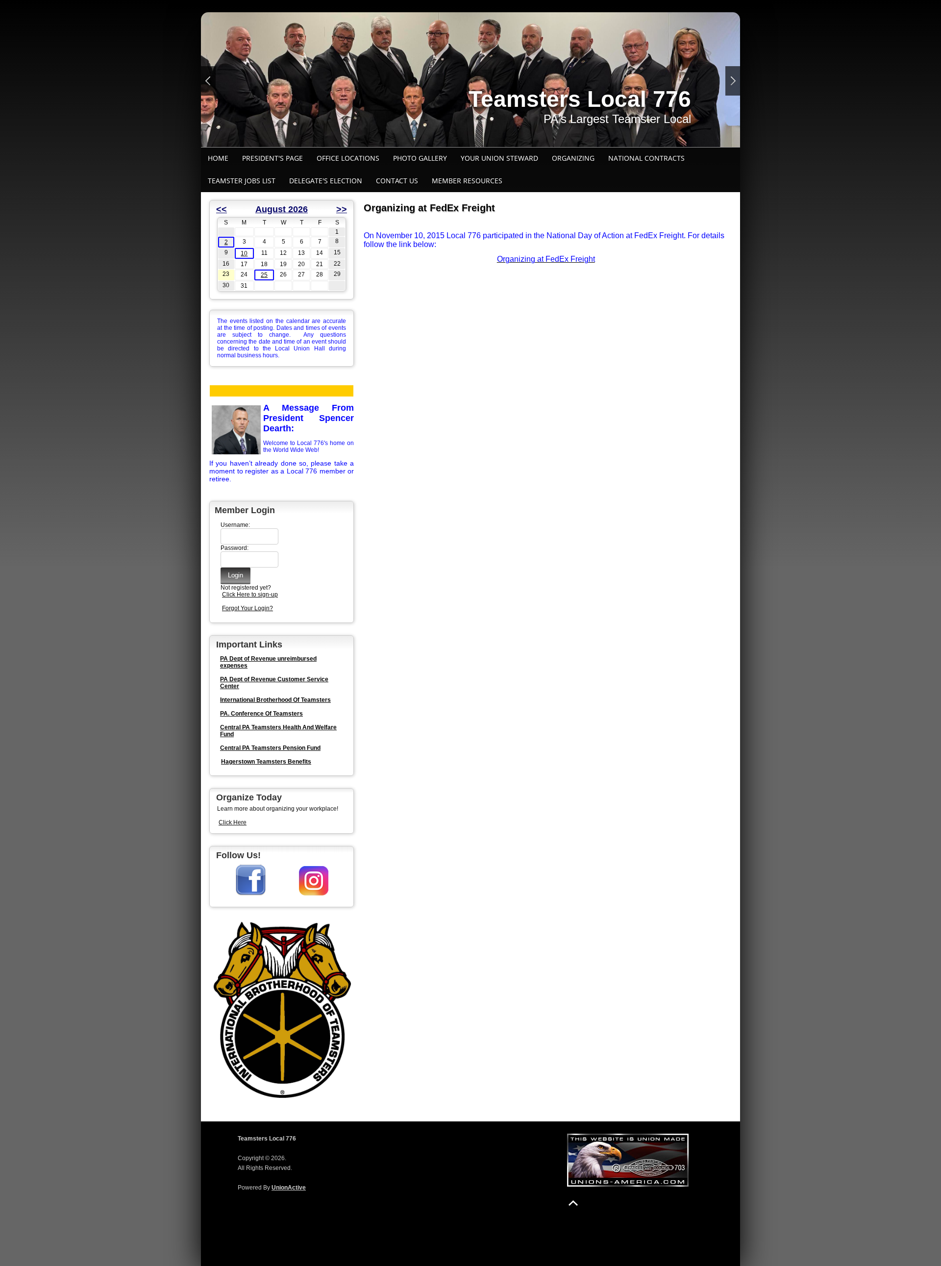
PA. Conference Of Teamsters (261, 713)
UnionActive (289, 1187)
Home (218, 158)
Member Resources (467, 180)
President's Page (272, 158)
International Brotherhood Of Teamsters (275, 699)
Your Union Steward (499, 158)
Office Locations (348, 158)
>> (341, 209)
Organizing (573, 158)
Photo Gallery (420, 158)
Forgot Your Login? (247, 608)
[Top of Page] (573, 1203)
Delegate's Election (325, 180)
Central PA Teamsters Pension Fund (270, 748)
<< (221, 209)
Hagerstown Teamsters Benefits (266, 761)
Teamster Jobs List (241, 180)
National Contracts (646, 158)
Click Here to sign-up (250, 594)
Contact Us (397, 180)
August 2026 (281, 209)
